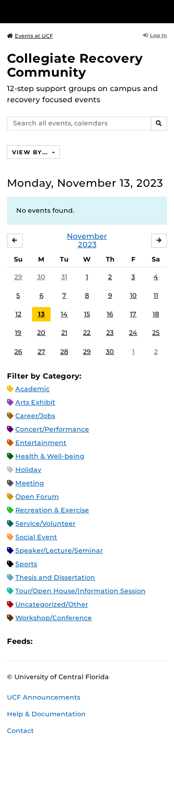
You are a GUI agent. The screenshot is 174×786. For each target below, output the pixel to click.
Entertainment (40, 443)
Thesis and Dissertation (55, 577)
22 (86, 332)
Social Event (36, 537)
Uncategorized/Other (51, 604)
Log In (158, 35)
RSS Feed (76, 641)
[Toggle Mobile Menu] (165, 10)
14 (64, 314)
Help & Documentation (46, 714)
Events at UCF (34, 36)
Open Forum (37, 496)
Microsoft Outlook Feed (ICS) (60, 641)
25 (156, 332)
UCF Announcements (43, 697)
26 (18, 351)
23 (110, 332)
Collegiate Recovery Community (75, 65)
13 (41, 314)
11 (156, 295)
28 (64, 351)
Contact (20, 731)
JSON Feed (108, 641)
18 (156, 314)
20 (41, 332)
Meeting (29, 483)
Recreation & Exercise (52, 510)
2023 (87, 244)
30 (41, 277)
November (87, 236)
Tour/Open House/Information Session (80, 591)
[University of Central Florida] (70, 11)
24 (133, 332)
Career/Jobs (35, 416)
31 (64, 277)
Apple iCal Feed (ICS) (44, 641)
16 (110, 314)
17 (133, 314)
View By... (31, 152)
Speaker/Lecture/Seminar (59, 550)
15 (87, 314)
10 (133, 295)
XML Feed (92, 641)
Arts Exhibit (35, 402)
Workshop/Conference (53, 618)
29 (18, 277)
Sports (26, 564)
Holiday (28, 469)
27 (41, 351)
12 (18, 314)
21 (64, 332)
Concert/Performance (52, 429)
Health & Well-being (49, 456)
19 (18, 332)
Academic (32, 389)
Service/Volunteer (45, 523)
